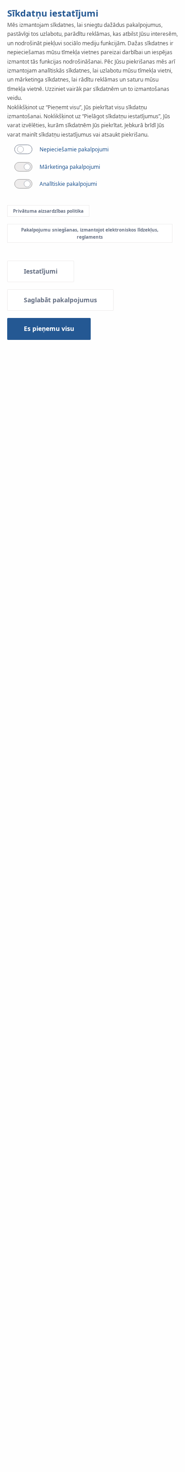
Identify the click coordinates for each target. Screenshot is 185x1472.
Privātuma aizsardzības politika (48, 211)
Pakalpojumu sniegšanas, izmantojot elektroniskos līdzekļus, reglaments (90, 233)
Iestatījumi (40, 271)
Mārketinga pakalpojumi (70, 167)
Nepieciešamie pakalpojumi (74, 149)
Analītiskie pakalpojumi (68, 184)
